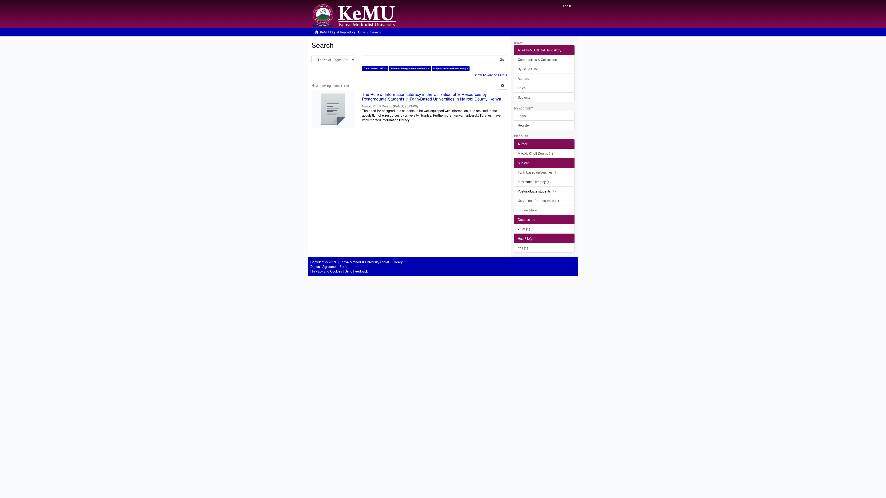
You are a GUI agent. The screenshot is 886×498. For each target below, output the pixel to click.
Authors (523, 78)
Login (522, 115)
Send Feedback (356, 271)
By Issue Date (528, 69)
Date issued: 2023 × (375, 68)
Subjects (524, 97)
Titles (522, 88)
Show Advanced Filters (490, 75)
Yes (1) (523, 248)
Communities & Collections (537, 59)
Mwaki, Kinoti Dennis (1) (535, 153)
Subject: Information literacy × (450, 68)
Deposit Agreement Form (328, 266)
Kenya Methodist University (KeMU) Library (371, 262)
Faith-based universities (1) (538, 172)
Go (502, 59)
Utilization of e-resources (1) (538, 200)
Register (524, 125)
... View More (527, 210)
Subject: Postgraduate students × (409, 68)
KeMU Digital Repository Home (342, 32)
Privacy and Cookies (327, 271)
